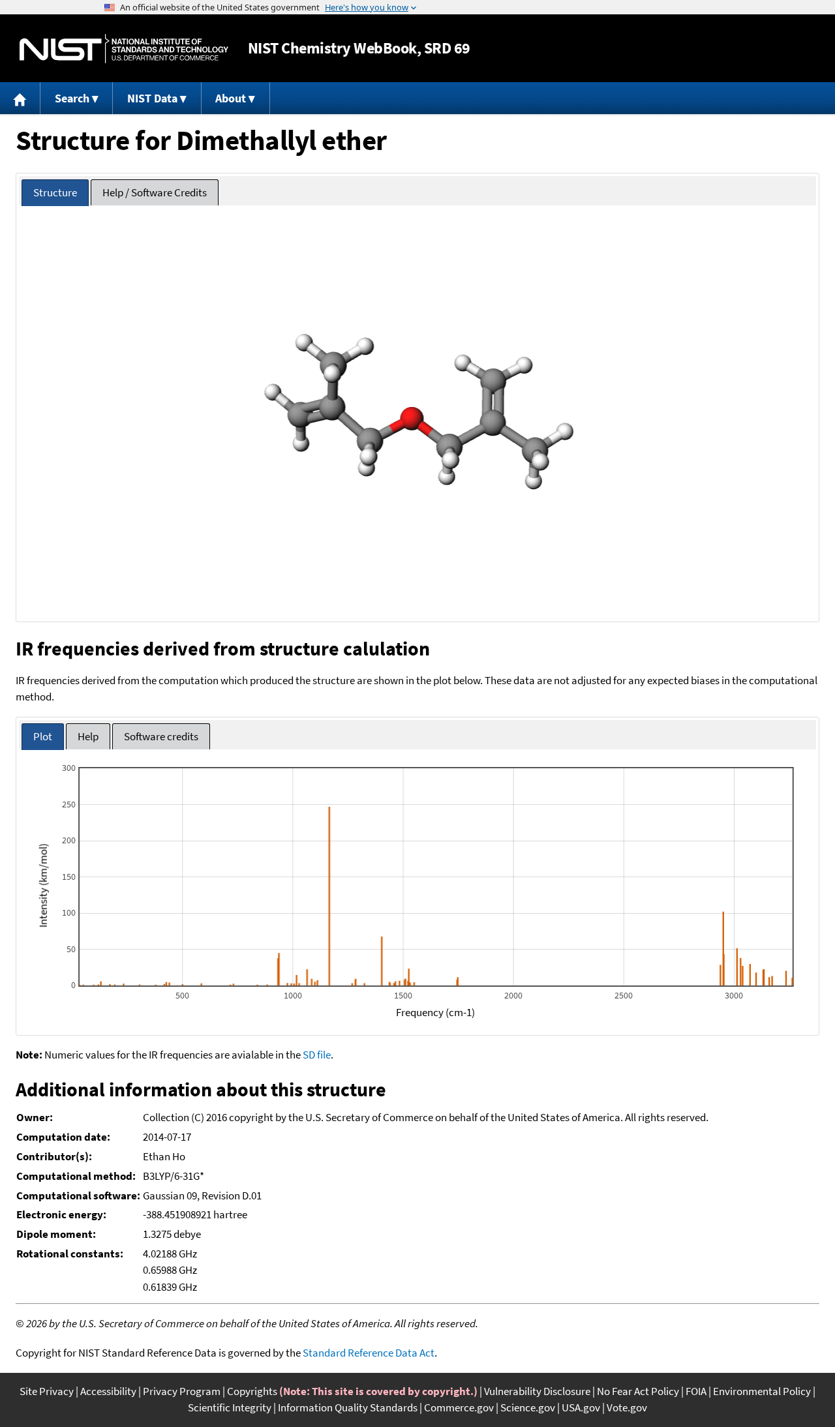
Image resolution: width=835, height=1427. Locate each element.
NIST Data (152, 98)
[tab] (55, 192)
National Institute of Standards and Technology (124, 48)
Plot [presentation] (42, 736)
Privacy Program (181, 1391)
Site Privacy (47, 1391)
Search (72, 98)
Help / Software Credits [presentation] (154, 192)
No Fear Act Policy (638, 1391)
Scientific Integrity (229, 1407)
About (230, 98)
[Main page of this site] (20, 98)
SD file (317, 1054)
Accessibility (108, 1391)
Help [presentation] (88, 736)
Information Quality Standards (348, 1407)
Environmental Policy (762, 1391)
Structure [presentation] (55, 192)
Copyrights (252, 1391)
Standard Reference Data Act (368, 1352)
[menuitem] (20, 98)
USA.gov (581, 1407)
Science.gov (527, 1407)
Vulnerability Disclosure (537, 1391)
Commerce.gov (459, 1407)
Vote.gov (627, 1407)
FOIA (696, 1391)
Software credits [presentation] (161, 736)
